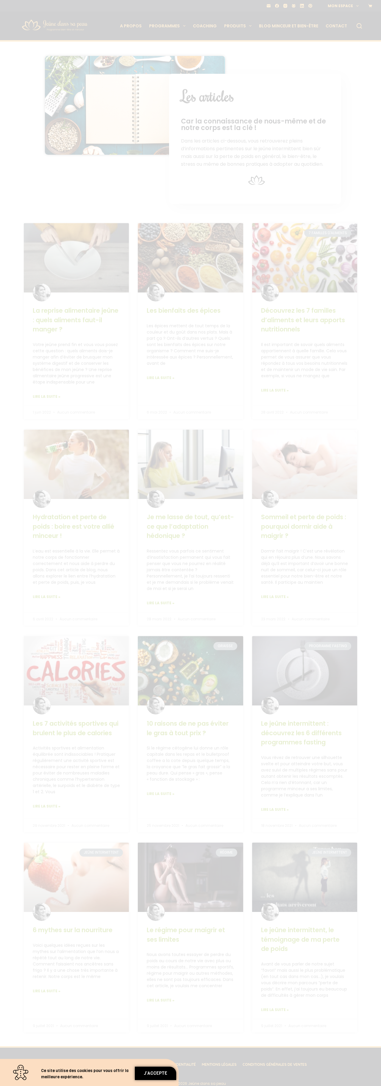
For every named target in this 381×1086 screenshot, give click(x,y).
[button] (155, 1073)
